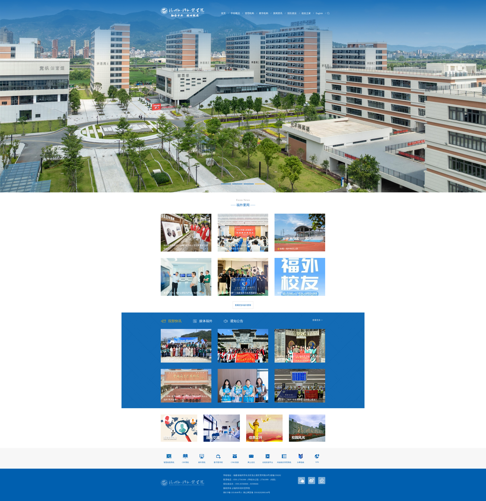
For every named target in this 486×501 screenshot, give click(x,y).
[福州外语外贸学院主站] (182, 16)
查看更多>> (317, 320)
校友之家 (306, 13)
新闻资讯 (277, 13)
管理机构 (249, 13)
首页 (223, 13)
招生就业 (292, 13)
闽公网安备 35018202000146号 (256, 492)
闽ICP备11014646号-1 (232, 492)
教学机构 (263, 13)
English (319, 13)
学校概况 (235, 13)
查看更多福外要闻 (243, 305)
